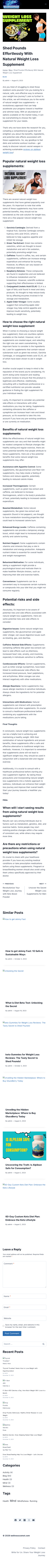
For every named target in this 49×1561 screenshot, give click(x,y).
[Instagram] (24, 1520)
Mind (5, 1483)
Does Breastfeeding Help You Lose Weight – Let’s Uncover (23, 1454)
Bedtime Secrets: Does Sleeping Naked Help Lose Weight (22, 1435)
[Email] (33, 1520)
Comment (9, 1264)
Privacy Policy (29, 1548)
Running (33, 1501)
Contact (41, 1548)
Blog (5, 77)
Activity (6, 1472)
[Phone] (29, 1520)
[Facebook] (16, 1520)
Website (7, 1318)
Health (6, 1479)
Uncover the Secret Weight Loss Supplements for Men (36, 889)
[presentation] (24, 932)
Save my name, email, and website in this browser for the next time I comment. (22, 1326)
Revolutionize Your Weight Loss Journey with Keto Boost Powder (12, 890)
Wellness (7, 1486)
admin (7, 80)
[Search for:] (24, 1344)
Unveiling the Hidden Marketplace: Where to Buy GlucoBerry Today (20, 1113)
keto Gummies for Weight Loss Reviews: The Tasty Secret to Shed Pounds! (22, 1058)
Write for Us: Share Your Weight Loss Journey (28, 1554)
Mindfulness (23, 1501)
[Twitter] (20, 1520)
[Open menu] (46, 4)
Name (7, 1296)
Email (7, 1307)
